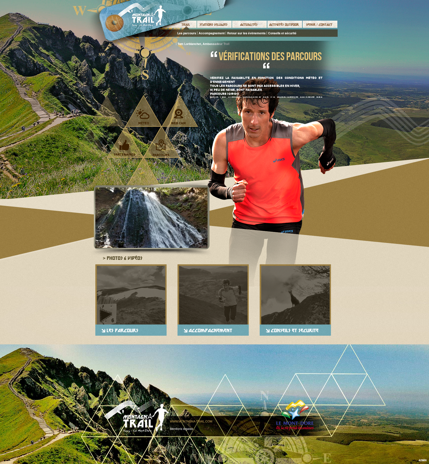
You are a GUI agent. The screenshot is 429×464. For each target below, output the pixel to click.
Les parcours (186, 33)
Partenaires (124, 147)
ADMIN (423, 460)
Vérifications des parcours (270, 56)
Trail (185, 25)
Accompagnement (212, 33)
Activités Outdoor (284, 25)
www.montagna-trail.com (191, 421)
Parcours (161, 147)
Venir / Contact (319, 25)
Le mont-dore (295, 415)
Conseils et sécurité (282, 33)
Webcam (178, 116)
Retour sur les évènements (246, 33)
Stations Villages (213, 25)
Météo (142, 116)
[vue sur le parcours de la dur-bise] (151, 217)
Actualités (248, 25)
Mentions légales (181, 428)
